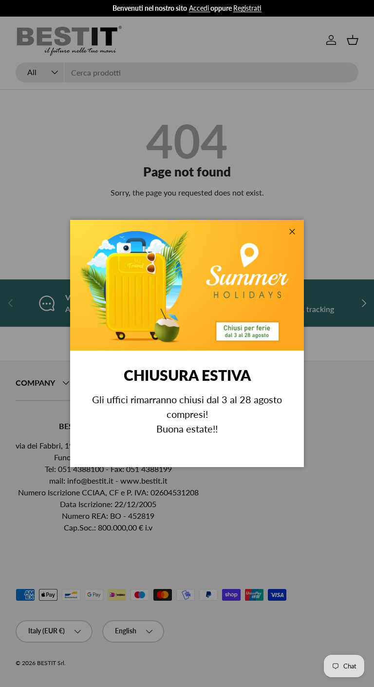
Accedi (199, 8)
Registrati (247, 8)
